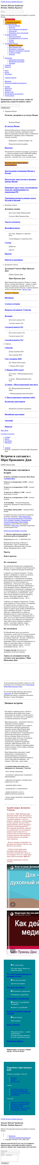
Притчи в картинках (14, 260)
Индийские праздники (16, 61)
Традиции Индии (11, 24)
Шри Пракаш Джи (15, 47)
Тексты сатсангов (15, 36)
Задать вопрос (9, 95)
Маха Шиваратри (25, 516)
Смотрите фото (9, 478)
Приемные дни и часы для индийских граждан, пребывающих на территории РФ (21, 190)
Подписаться (6, 108)
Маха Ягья (15, 525)
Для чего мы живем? (16, 987)
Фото (6, 70)
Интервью (9, 298)
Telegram (8, 90)
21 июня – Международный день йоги (21, 385)
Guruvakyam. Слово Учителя (20, 1093)
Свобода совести (10, 77)
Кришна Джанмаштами (22, 520)
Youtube (7, 86)
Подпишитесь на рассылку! (14, 94)
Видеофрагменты (12, 228)
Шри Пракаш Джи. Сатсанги (21, 1108)
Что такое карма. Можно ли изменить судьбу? (19, 975)
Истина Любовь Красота (19, 1091)
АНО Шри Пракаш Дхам (19, 1089)
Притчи (11, 42)
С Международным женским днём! (20, 397)
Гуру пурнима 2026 (13, 359)
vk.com (13, 1080)
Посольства (13, 31)
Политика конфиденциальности (16, 83)
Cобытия (9, 348)
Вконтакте (8, 88)
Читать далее (26, 289)
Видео (7, 72)
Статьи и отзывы (14, 52)
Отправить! (5, 1163)
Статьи (11, 40)
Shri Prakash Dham (17, 1106)
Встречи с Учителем (16, 45)
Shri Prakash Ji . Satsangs (19, 1109)
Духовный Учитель (11, 43)
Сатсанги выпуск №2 (14, 340)
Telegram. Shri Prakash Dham (20, 1102)
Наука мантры (13, 1025)
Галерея (7, 437)
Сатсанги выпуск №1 (14, 327)
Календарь (8, 58)
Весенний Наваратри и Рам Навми (20, 518)
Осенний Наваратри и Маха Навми (16, 522)
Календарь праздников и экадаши (15, 531)
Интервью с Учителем (16, 49)
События (8, 65)
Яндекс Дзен (9, 92)
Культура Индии (14, 26)
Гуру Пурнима (9, 520)
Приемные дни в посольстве (18, 33)
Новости (8, 67)
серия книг (7, 693)
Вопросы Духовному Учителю (19, 51)
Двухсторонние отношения (18, 29)
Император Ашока (15, 1041)
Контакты (8, 81)
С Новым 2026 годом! (14, 370)
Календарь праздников (16, 60)
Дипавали (7, 524)
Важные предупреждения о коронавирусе (16, 164)
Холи (5, 518)
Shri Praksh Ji (15, 1095)
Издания (12, 54)
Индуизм (12, 27)
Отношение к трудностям (18, 998)
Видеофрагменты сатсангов (18, 38)
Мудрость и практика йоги (20, 1104)
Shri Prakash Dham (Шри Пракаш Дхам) (19, 685)
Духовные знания (11, 35)
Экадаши (12, 63)
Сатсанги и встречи (13, 22)
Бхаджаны (8, 74)
